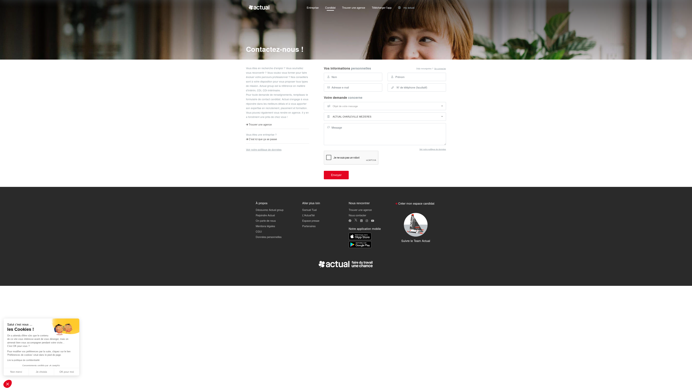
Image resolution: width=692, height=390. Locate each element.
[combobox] (385, 106)
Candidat (330, 7)
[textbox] (385, 106)
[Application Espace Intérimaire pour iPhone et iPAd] (360, 236)
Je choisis (41, 371)
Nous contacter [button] (357, 215)
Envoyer (336, 175)
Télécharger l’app (382, 7)
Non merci (16, 371)
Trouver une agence (353, 7)
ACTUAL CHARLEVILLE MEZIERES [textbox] (352, 116)
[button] (7, 384)
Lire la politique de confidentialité (23, 360)
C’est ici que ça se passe (262, 139)
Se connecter (440, 68)
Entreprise (313, 7)
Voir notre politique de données (263, 149)
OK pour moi (66, 371)
